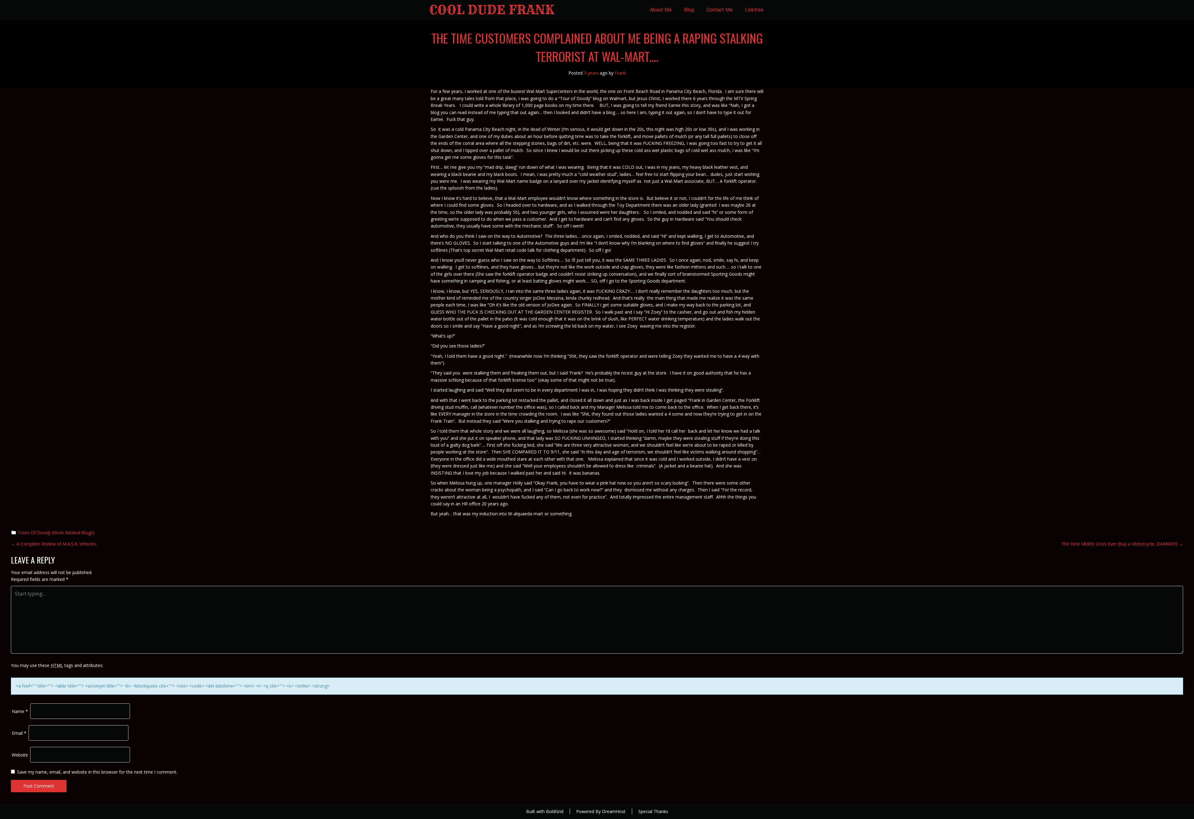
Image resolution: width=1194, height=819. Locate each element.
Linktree (754, 10)
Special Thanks (653, 811)
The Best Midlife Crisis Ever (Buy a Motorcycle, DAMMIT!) (1122, 544)
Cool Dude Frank (491, 10)
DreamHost (614, 811)
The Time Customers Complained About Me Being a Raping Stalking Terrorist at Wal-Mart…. (597, 47)
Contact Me (719, 10)
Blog (689, 10)
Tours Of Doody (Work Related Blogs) (56, 533)
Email (19, 733)
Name (20, 711)
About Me (661, 10)
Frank (620, 73)
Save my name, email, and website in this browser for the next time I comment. (97, 772)
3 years (591, 73)
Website (20, 755)
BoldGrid (554, 811)
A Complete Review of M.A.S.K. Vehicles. (54, 544)
